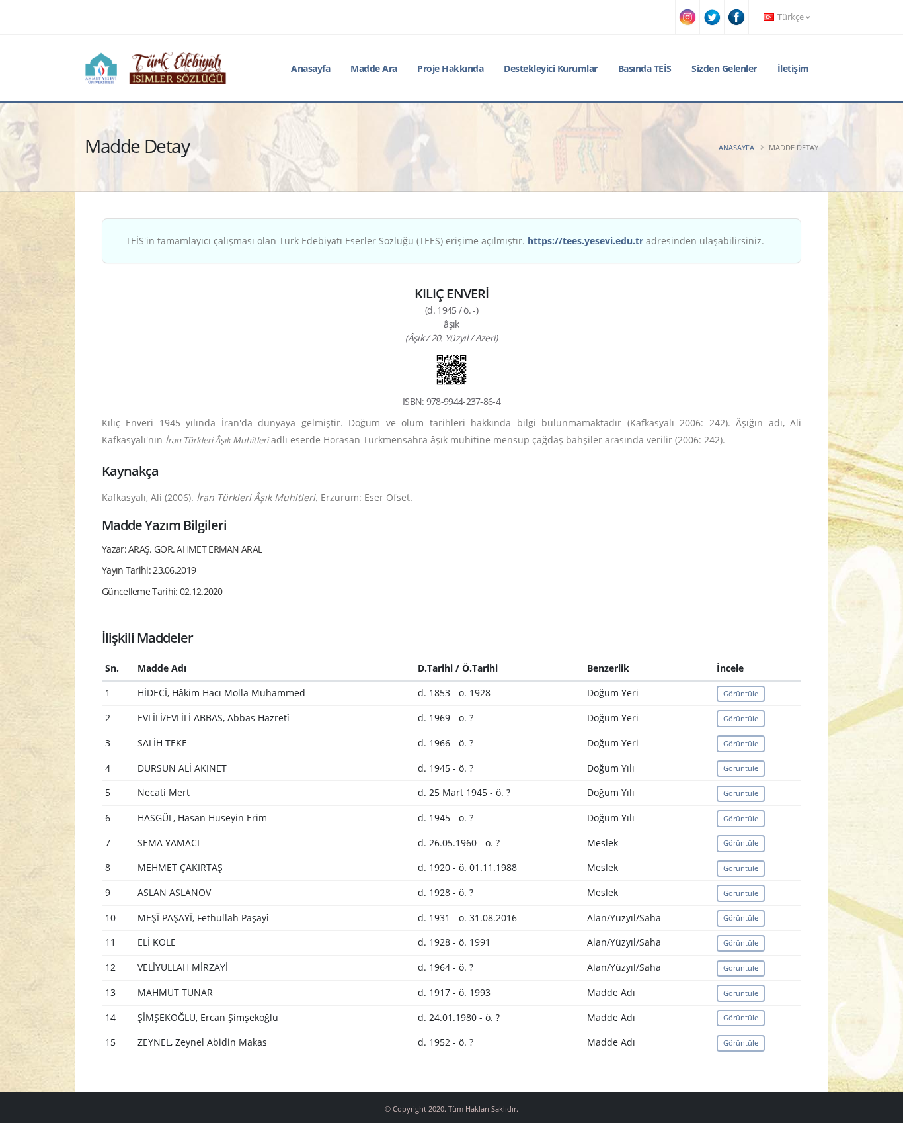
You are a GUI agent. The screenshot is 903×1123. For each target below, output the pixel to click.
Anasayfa (310, 68)
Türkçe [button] (790, 16)
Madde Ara (373, 68)
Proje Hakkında (450, 68)
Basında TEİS (645, 68)
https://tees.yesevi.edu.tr (585, 240)
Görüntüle (740, 693)
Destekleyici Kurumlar (551, 68)
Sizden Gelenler (724, 68)
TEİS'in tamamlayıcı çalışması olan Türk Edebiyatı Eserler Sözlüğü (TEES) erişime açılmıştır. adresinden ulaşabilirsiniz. (445, 240)
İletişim (793, 68)
